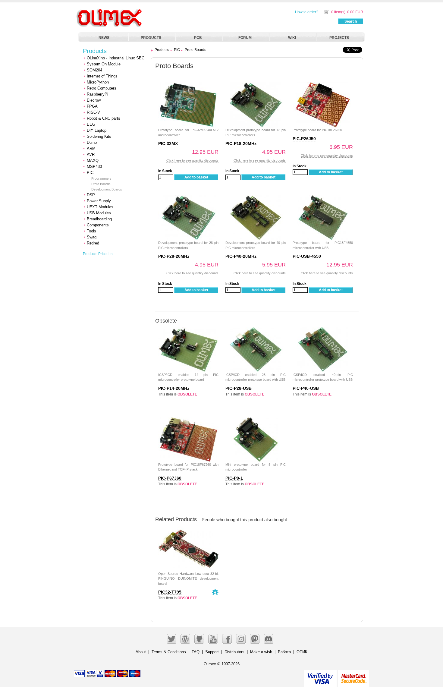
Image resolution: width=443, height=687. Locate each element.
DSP (91, 195)
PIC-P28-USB (238, 388)
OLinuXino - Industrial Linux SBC (115, 58)
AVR (91, 154)
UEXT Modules (100, 207)
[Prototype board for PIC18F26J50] (323, 85)
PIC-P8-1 (234, 478)
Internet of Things (102, 76)
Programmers (101, 178)
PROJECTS (339, 38)
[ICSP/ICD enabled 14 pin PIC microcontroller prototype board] (188, 330)
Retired (93, 243)
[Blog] (185, 639)
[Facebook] (227, 639)
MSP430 (94, 166)
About (141, 652)
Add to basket (196, 177)
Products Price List (98, 254)
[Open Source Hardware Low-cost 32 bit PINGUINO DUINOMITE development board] (188, 529)
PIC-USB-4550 (307, 256)
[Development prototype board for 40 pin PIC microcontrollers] (255, 198)
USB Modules (99, 213)
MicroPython (98, 82)
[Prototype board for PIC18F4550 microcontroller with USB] (323, 198)
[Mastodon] (254, 639)
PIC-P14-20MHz (173, 388)
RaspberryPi (97, 94)
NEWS (104, 38)
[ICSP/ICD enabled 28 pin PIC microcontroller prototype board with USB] (255, 330)
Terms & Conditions (169, 652)
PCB (198, 38)
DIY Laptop (96, 130)
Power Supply (99, 201)
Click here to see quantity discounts (192, 160)
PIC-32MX (168, 143)
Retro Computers (101, 88)
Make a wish (261, 652)
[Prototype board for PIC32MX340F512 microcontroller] (188, 85)
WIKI (292, 38)
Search (350, 21)
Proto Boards (101, 184)
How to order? (306, 12)
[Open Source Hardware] (215, 592)
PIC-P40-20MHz (240, 256)
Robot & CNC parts (103, 118)
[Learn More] (353, 676)
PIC (90, 172)
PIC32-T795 (169, 592)
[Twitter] (171, 639)
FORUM (245, 38)
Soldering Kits (99, 136)
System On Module (104, 64)
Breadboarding (99, 219)
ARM (91, 148)
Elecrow (94, 100)
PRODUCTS (151, 38)
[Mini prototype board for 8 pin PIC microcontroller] (255, 420)
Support (212, 652)
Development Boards (106, 189)
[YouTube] (213, 639)
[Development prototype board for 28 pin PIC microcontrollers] (188, 198)
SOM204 (94, 70)
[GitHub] (199, 639)
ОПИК (302, 652)
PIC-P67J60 (169, 478)
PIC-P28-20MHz (173, 256)
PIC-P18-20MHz (240, 143)
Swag (91, 237)
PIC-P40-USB (306, 388)
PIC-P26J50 (304, 138)
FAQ (196, 652)
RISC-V (93, 112)
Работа (284, 652)
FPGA (92, 106)
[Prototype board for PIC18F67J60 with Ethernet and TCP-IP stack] (188, 420)
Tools (91, 231)
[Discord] (268, 639)
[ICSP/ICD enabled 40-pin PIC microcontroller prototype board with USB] (323, 330)
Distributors (234, 652)
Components (98, 225)
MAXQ (93, 160)
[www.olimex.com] (110, 10)
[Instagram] (241, 639)
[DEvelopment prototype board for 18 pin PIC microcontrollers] (255, 85)
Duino (92, 142)
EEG (91, 124)
